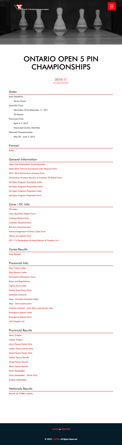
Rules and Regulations (19, 281)
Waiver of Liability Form (20, 236)
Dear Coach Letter (17, 268)
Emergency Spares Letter (20, 312)
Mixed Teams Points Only (20, 353)
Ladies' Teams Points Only (21, 348)
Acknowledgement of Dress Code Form (27, 231)
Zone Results (15, 254)
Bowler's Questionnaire (20, 227)
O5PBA (57, 439)
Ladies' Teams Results (19, 357)
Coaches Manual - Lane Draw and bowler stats (31, 308)
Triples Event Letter (18, 286)
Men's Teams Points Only (20, 344)
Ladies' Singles (16, 339)
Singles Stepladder (18, 380)
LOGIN (55, 429)
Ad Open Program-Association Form (26, 186)
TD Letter (13, 209)
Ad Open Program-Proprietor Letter (25, 191)
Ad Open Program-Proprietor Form (25, 195)
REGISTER (65, 429)
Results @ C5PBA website (21, 393)
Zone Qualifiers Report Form (22, 213)
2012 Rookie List (16, 321)
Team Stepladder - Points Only (23, 375)
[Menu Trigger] (112, 6)
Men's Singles (15, 335)
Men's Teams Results (18, 366)
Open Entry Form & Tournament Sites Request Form (33, 169)
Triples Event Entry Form (20, 290)
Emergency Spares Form (20, 317)
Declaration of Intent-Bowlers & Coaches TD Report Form (35, 177)
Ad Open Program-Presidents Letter (25, 182)
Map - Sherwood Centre (20, 303)
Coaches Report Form (19, 218)
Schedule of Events (17, 295)
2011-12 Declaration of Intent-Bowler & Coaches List (33, 240)
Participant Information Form (22, 277)
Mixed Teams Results (18, 362)
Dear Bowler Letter (18, 272)
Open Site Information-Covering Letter (27, 164)
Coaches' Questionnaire (20, 222)
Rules (11, 150)
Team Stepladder (17, 371)
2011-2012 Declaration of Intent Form (26, 173)
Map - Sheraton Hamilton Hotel (24, 299)
